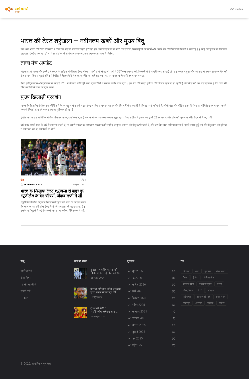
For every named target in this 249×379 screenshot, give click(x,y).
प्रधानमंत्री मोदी (204, 296)
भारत (197, 271)
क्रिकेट (186, 271)
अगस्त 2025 (153, 325)
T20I (200, 290)
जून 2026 (153, 271)
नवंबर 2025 (153, 304)
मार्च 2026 (153, 291)
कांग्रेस (211, 290)
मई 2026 (153, 278)
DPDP (24, 298)
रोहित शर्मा (187, 296)
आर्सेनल (198, 303)
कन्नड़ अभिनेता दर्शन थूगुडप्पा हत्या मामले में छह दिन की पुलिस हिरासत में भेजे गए (105, 291)
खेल (22, 180)
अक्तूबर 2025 (153, 311)
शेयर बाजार (220, 271)
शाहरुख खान (188, 284)
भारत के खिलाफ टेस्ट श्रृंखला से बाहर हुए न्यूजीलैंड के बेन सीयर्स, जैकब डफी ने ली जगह (52, 193)
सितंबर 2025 (153, 318)
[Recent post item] (80, 273)
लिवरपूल (186, 303)
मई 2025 (153, 345)
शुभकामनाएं (220, 296)
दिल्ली (219, 284)
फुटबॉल (208, 271)
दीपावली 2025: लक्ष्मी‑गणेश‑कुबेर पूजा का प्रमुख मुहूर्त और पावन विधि (104, 310)
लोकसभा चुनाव (205, 284)
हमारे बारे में (26, 271)
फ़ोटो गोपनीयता (237, 9)
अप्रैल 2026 (153, 284)
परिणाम (210, 303)
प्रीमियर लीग (208, 277)
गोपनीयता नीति (28, 284)
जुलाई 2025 (153, 331)
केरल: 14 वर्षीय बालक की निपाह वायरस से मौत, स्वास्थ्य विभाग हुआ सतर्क (105, 271)
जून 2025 (153, 338)
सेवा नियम (26, 278)
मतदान (221, 303)
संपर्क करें (25, 291)
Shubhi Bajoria (32, 184)
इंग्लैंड (195, 277)
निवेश (185, 277)
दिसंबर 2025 (153, 298)
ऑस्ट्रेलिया (188, 290)
